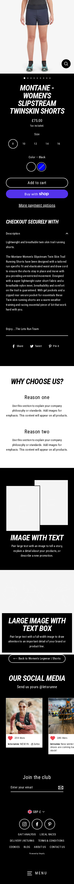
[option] (37, 37)
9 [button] (50, 78)
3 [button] (31, 78)
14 (47, 143)
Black (31, 167)
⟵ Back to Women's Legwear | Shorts (37, 658)
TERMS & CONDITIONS (51, 840)
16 (58, 143)
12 (35, 143)
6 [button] (41, 78)
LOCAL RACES (48, 834)
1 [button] (25, 78)
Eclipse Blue (41, 167)
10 (23, 143)
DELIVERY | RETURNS (22, 840)
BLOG (27, 846)
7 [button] (44, 78)
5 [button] (38, 78)
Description (13, 233)
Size (37, 134)
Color (37, 157)
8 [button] (47, 78)
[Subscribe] (60, 787)
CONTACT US (57, 846)
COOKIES (14, 846)
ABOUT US (40, 846)
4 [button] (35, 78)
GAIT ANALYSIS (27, 834)
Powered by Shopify (37, 854)
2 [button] (28, 78)
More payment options (37, 205)
